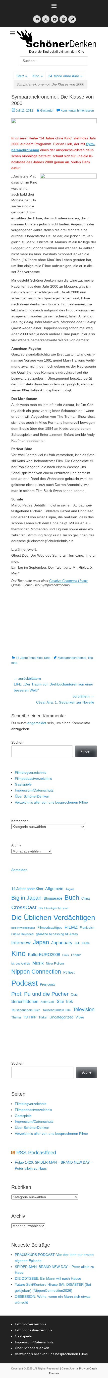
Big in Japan (26, 898)
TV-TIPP (29, 1017)
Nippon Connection (36, 971)
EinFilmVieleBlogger (23, 927)
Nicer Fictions (55, 963)
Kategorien (20, 821)
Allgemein (54, 889)
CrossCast (23, 907)
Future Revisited (22, 934)
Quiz (74, 994)
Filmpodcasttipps (49, 927)
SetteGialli (47, 1001)
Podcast (24, 983)
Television (83, 1009)
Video (80, 1017)
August (70, 889)
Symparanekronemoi (72, 658)
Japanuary (61, 942)
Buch (72, 897)
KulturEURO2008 (44, 954)
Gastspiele (23, 784)
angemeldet (36, 723)
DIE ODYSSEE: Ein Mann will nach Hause (48, 1278)
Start (21, 76)
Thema (16, 1017)
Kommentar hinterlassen (77, 110)
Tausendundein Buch (25, 1010)
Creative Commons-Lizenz (68, 581)
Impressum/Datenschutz (34, 790)
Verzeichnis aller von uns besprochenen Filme (51, 802)
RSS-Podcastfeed (36, 1152)
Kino (37, 76)
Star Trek (65, 1001)
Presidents (48, 984)
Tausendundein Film (57, 1010)
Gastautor (46, 110)
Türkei (43, 1017)
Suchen (17, 742)
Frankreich (87, 927)
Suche (86, 1072)
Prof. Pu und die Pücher (40, 994)
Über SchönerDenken (32, 796)
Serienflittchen (24, 1001)
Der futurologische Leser (54, 908)
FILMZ (71, 927)
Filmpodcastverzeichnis (33, 779)
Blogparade (53, 898)
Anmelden (19, 870)
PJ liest (69, 972)
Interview (21, 942)
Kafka (86, 943)
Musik (38, 963)
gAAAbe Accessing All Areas (57, 934)
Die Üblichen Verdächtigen (53, 917)
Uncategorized (61, 1017)
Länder (76, 955)
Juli (77, 943)
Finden (85, 751)
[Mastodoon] (71, 22)
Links (65, 955)
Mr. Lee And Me (20, 963)
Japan (41, 942)
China (85, 898)
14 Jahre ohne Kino (65, 76)
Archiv (16, 845)
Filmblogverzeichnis (30, 772)
